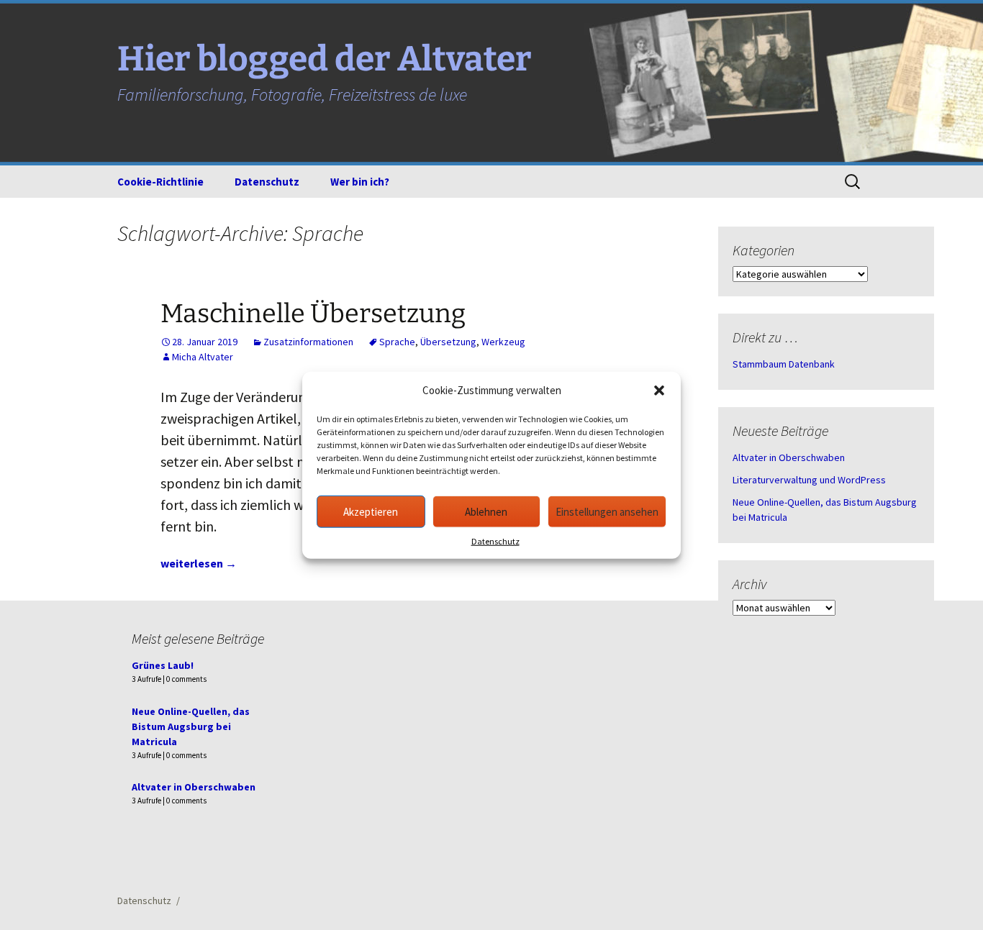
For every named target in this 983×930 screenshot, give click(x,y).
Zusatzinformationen (308, 341)
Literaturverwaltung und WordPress (809, 479)
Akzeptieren (370, 511)
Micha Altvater (202, 356)
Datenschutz (495, 541)
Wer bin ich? (359, 181)
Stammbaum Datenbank (784, 363)
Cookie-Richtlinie (160, 181)
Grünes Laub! (163, 665)
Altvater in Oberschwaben (789, 457)
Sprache (397, 341)
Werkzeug (503, 341)
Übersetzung (448, 341)
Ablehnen (486, 511)
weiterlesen (198, 563)
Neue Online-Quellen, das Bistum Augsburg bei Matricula (191, 726)
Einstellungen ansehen (607, 511)
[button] (659, 390)
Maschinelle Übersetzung (313, 313)
